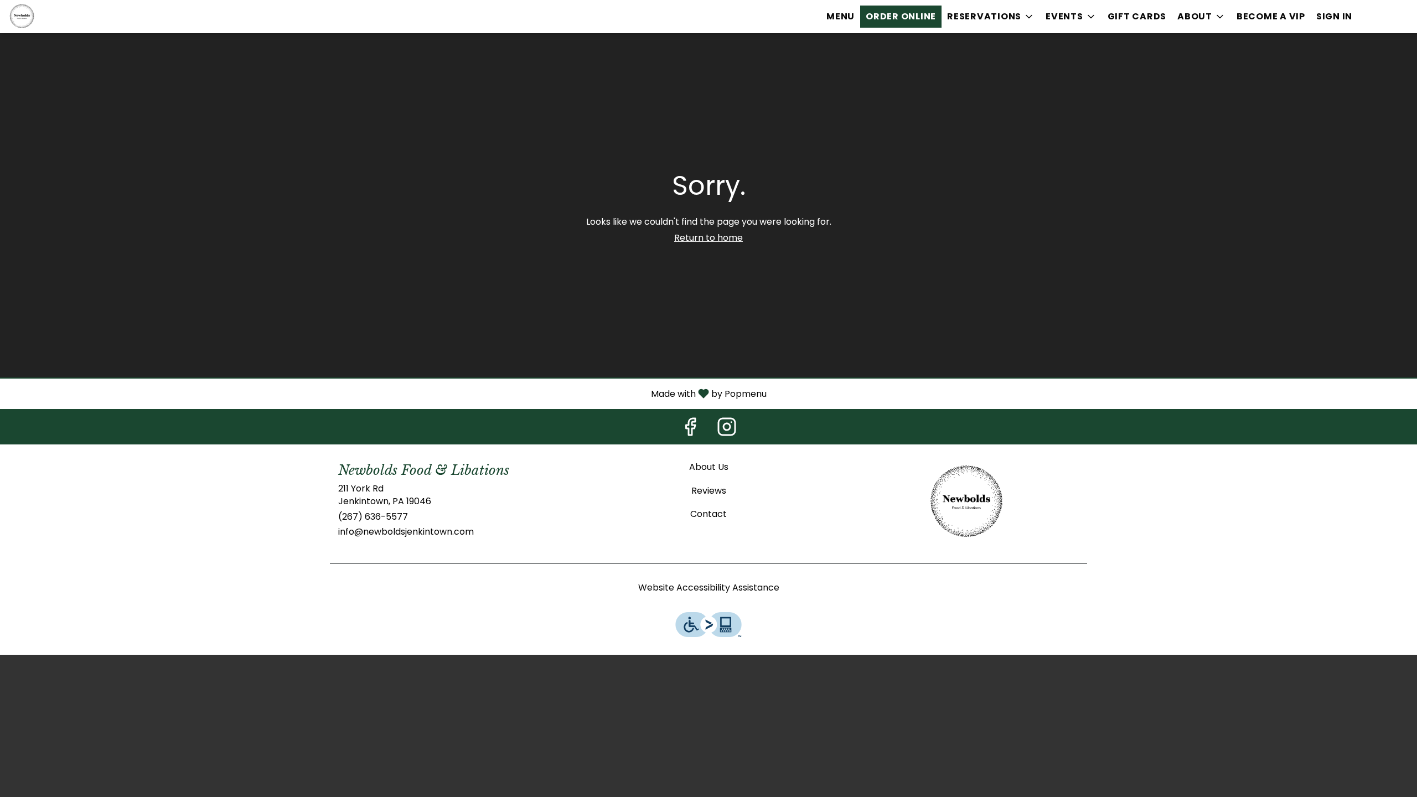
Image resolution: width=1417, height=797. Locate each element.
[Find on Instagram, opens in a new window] (727, 430)
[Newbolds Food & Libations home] (58, 16)
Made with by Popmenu (387, 393)
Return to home (708, 237)
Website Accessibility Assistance (708, 588)
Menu (840, 16)
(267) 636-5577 (373, 517)
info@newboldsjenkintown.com (406, 532)
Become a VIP (1271, 16)
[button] (991, 17)
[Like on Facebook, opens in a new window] (690, 430)
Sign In (1334, 16)
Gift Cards (1137, 16)
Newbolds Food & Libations (966, 502)
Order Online (901, 16)
